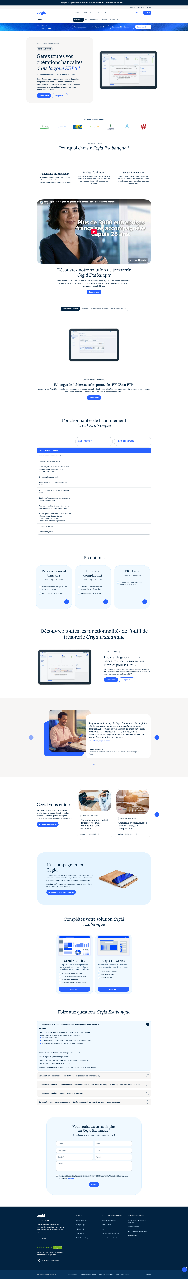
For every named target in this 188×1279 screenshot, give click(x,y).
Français (148, 1274)
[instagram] (47, 1242)
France (149, 7)
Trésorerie (77, 20)
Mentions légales (72, 1274)
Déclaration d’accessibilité (106, 1274)
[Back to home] (55, 13)
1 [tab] (93, 616)
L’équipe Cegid (80, 1225)
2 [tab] (94, 616)
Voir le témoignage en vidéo (99, 741)
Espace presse (106, 1225)
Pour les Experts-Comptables (111, 1238)
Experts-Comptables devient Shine (81, 3)
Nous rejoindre (132, 1235)
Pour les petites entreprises (110, 1233)
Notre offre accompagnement (137, 1231)
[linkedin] (38, 1242)
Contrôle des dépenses (110, 20)
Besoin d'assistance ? (134, 1227)
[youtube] (42, 1242)
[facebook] (56, 1242)
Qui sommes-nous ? (82, 1220)
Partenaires (140, 7)
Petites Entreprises (117, 3)
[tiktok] (52, 1242)
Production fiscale (91, 20)
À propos (132, 7)
